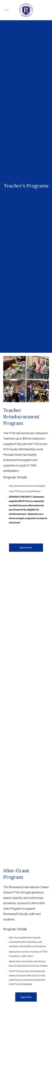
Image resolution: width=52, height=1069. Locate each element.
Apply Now (26, 997)
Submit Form (26, 547)
